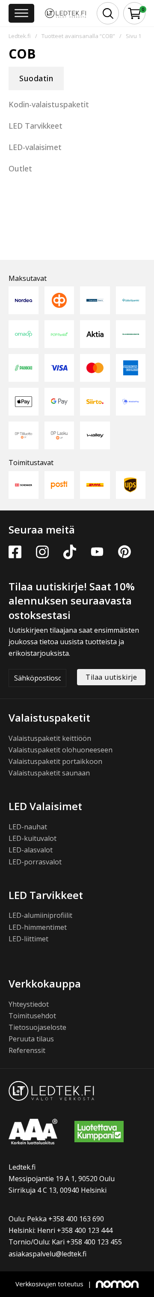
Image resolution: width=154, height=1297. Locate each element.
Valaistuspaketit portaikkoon (55, 761)
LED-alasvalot (31, 850)
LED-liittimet (28, 938)
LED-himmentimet (38, 927)
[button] (134, 13)
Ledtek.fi (20, 36)
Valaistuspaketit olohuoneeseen (61, 750)
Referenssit (27, 1050)
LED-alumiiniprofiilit (40, 915)
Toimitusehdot (32, 1015)
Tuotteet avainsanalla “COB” (78, 36)
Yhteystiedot (29, 1004)
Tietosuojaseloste (37, 1027)
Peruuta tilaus (31, 1038)
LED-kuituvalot (32, 838)
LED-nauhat (28, 826)
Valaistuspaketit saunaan (49, 773)
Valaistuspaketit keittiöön (50, 738)
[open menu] (21, 13)
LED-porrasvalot (35, 862)
